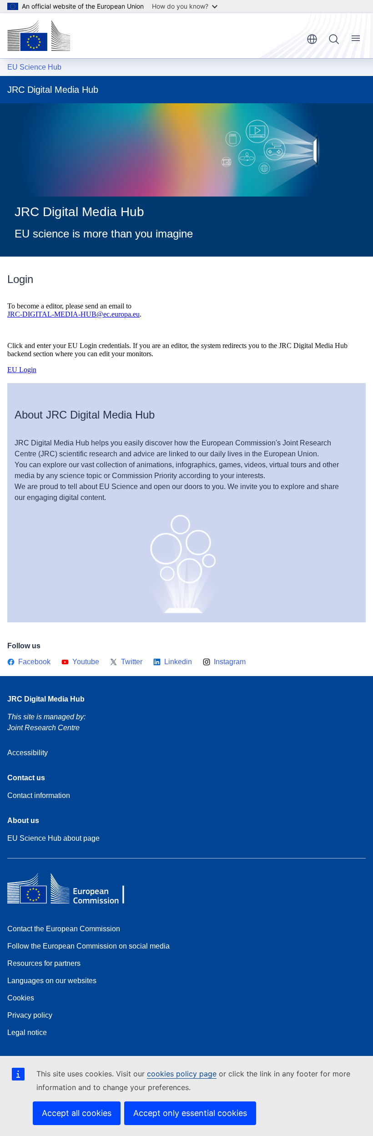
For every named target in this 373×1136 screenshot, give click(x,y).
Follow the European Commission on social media (88, 946)
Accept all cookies (76, 1113)
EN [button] (312, 39)
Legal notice (27, 1032)
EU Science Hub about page (53, 838)
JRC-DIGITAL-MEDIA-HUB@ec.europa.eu (73, 314)
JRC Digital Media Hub (46, 699)
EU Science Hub (34, 67)
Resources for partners (44, 963)
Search (334, 39)
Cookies (20, 998)
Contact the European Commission (63, 929)
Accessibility (27, 753)
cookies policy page (182, 1073)
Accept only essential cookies (190, 1113)
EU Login (21, 370)
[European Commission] (38, 35)
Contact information (38, 795)
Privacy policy (29, 1015)
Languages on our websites (51, 981)
